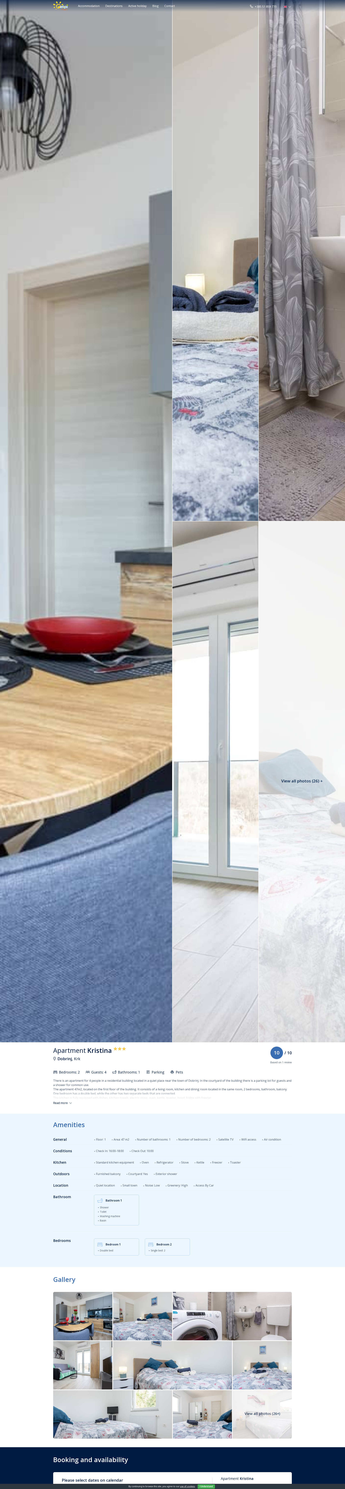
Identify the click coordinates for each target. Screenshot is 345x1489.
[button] (288, 6)
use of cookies (187, 1486)
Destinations (114, 6)
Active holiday (137, 6)
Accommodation (89, 6)
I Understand (206, 1486)
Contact (169, 6)
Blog (155, 6)
